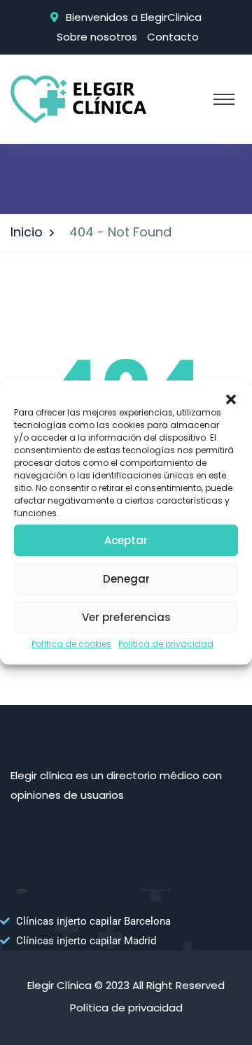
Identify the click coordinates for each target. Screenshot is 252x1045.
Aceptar (126, 540)
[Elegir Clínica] (78, 98)
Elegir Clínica (59, 985)
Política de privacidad (166, 644)
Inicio (26, 232)
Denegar (126, 578)
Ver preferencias (126, 617)
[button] (231, 398)
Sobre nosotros (97, 36)
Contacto (173, 36)
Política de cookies (71, 644)
